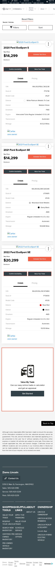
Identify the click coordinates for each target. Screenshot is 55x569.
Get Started (27, 394)
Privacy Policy (10, 563)
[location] (47, 2)
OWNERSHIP (45, 507)
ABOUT (30, 507)
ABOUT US (30, 512)
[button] (48, 44)
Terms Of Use (16, 563)
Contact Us (13, 478)
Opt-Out (40, 563)
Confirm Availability (15, 69)
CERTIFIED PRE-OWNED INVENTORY (8, 536)
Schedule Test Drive (39, 54)
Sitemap (22, 563)
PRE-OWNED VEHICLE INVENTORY (7, 546)
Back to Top (48, 423)
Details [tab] (20, 78)
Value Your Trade (39, 69)
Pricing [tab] (34, 78)
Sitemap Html (29, 563)
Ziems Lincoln (4, 563)
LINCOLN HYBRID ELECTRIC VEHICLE (45, 537)
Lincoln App (42, 531)
